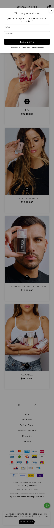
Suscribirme (27, 42)
